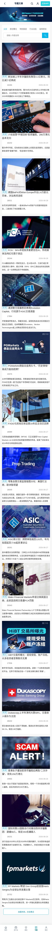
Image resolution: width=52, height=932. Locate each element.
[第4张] (27, 19)
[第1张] (21, 19)
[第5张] (28, 19)
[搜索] (32, 3)
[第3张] (25, 19)
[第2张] (22, 19)
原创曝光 (13, 29)
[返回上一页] (5, 3)
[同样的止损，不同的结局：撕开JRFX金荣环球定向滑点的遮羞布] (26, 14)
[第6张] (30, 19)
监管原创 (42, 29)
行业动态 (33, 29)
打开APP (45, 3)
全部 (5, 29)
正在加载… (26, 912)
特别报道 (23, 29)
